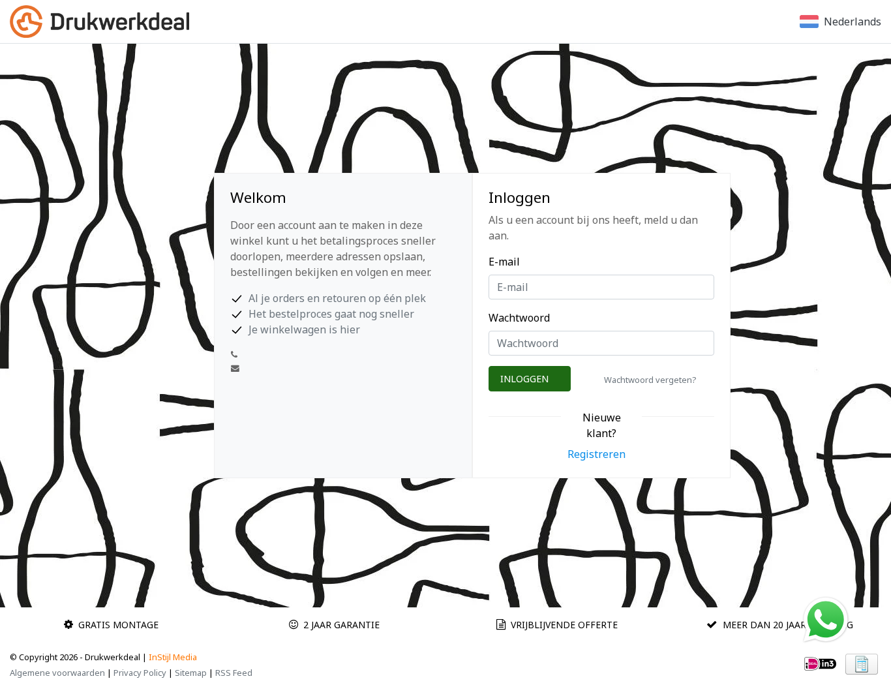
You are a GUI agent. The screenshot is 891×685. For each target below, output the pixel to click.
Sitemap (191, 672)
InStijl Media (173, 657)
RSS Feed (233, 672)
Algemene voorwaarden (57, 672)
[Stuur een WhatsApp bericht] (826, 618)
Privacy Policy (139, 672)
